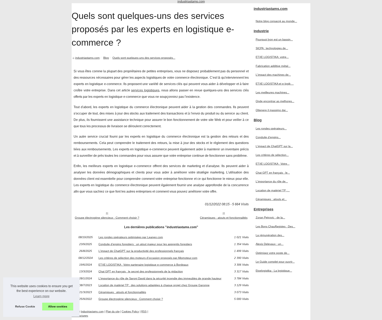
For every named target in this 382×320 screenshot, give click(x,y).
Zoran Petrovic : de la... (270, 217)
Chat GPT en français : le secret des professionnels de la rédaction (140, 271)
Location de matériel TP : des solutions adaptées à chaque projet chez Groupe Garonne (154, 285)
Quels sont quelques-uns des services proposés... (143, 57)
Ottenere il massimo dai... (272, 110)
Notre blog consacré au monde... (276, 21)
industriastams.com (87, 57)
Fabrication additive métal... (273, 66)
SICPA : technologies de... (272, 48)
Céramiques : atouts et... (271, 199)
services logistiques (145, 90)
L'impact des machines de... (273, 74)
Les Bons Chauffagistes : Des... (275, 226)
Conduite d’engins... (268, 137)
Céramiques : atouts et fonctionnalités (224, 217)
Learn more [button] (41, 296)
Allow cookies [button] (57, 306)
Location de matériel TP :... (273, 190)
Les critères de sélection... (272, 155)
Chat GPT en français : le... (273, 172)
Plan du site (113, 311)
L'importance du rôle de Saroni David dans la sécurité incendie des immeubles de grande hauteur (159, 278)
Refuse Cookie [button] (25, 306)
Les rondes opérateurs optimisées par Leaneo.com (130, 237)
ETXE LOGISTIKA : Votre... (272, 163)
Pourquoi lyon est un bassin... (274, 39)
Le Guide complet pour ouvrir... (275, 261)
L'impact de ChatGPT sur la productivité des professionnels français (141, 251)
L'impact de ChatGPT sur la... (274, 146)
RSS (144, 311)
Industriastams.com (92, 311)
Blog (106, 57)
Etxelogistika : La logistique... (274, 270)
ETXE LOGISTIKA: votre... (272, 57)
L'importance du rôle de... (272, 181)
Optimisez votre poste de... (272, 252)
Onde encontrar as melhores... (275, 101)
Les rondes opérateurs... (271, 128)
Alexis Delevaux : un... (270, 244)
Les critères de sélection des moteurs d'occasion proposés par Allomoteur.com (147, 257)
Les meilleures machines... (272, 92)
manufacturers (80, 315)
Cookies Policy (130, 311)
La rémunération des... (270, 235)
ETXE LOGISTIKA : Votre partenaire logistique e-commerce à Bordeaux (143, 264)
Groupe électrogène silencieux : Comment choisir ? (107, 217)
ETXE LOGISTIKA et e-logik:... (275, 83)
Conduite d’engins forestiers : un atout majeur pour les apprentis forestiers (145, 244)
